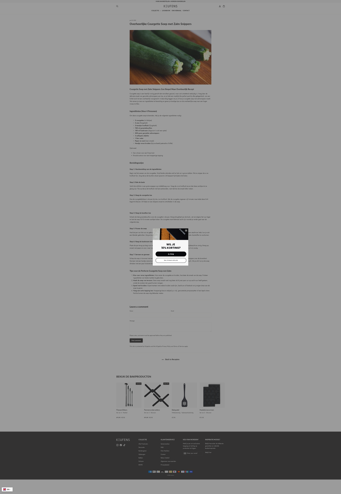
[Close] (186, 230)
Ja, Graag (171, 254)
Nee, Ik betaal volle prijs (171, 260)
